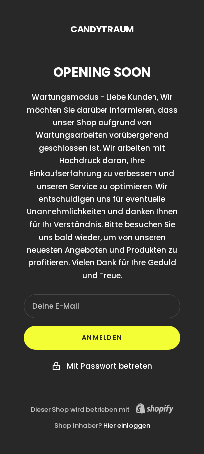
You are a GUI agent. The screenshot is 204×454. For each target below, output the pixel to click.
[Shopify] (152, 410)
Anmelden (102, 337)
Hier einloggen (126, 425)
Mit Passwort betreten (109, 366)
